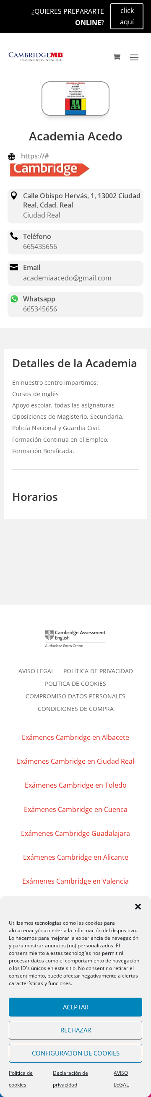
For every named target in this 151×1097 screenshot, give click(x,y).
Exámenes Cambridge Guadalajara (75, 833)
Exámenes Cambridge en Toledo (76, 785)
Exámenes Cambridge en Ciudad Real (75, 761)
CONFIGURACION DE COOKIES (76, 1053)
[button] (138, 906)
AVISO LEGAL (36, 671)
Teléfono (37, 236)
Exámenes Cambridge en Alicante (75, 857)
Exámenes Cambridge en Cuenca (76, 809)
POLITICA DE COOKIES (75, 684)
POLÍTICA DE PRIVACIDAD (98, 671)
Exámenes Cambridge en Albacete (75, 737)
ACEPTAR (76, 1007)
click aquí (127, 16)
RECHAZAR (75, 1030)
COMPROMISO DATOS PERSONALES (75, 696)
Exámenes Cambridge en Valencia (75, 881)
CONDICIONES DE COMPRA (76, 709)
